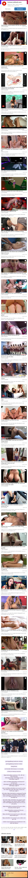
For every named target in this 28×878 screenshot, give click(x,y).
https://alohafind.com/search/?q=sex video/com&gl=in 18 (14, 811)
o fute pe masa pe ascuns (14, 771)
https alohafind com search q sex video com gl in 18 (14, 818)
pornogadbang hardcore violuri (14, 764)
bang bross (14, 766)
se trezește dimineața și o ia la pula (14, 769)
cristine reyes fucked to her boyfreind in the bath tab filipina (14, 822)
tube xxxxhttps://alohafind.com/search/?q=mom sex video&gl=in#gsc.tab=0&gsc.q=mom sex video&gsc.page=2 (14, 783)
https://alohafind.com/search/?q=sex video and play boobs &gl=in (14, 807)
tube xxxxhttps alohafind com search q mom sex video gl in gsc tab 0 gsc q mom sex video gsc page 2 (14, 789)
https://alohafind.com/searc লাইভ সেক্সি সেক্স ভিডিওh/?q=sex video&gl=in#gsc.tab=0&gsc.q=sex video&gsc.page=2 (14, 777)
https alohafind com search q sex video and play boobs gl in (14, 814)
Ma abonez (20, 9)
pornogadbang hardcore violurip (14, 761)
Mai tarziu (7, 9)
